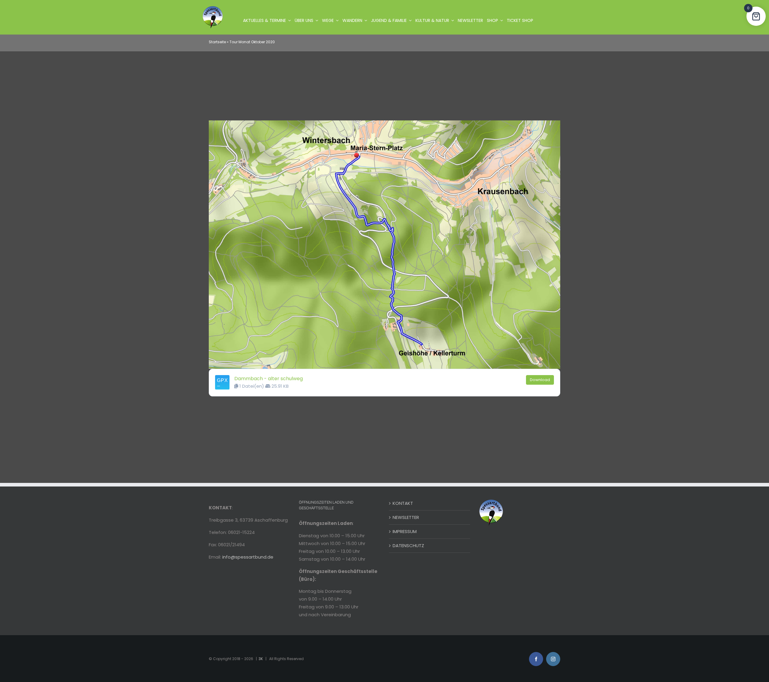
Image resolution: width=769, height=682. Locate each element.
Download (540, 380)
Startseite (217, 41)
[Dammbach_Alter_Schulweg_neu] (384, 123)
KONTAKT (403, 503)
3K (261, 658)
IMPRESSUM (405, 531)
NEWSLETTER (406, 517)
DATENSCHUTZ (408, 545)
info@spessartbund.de (247, 557)
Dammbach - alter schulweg (268, 378)
